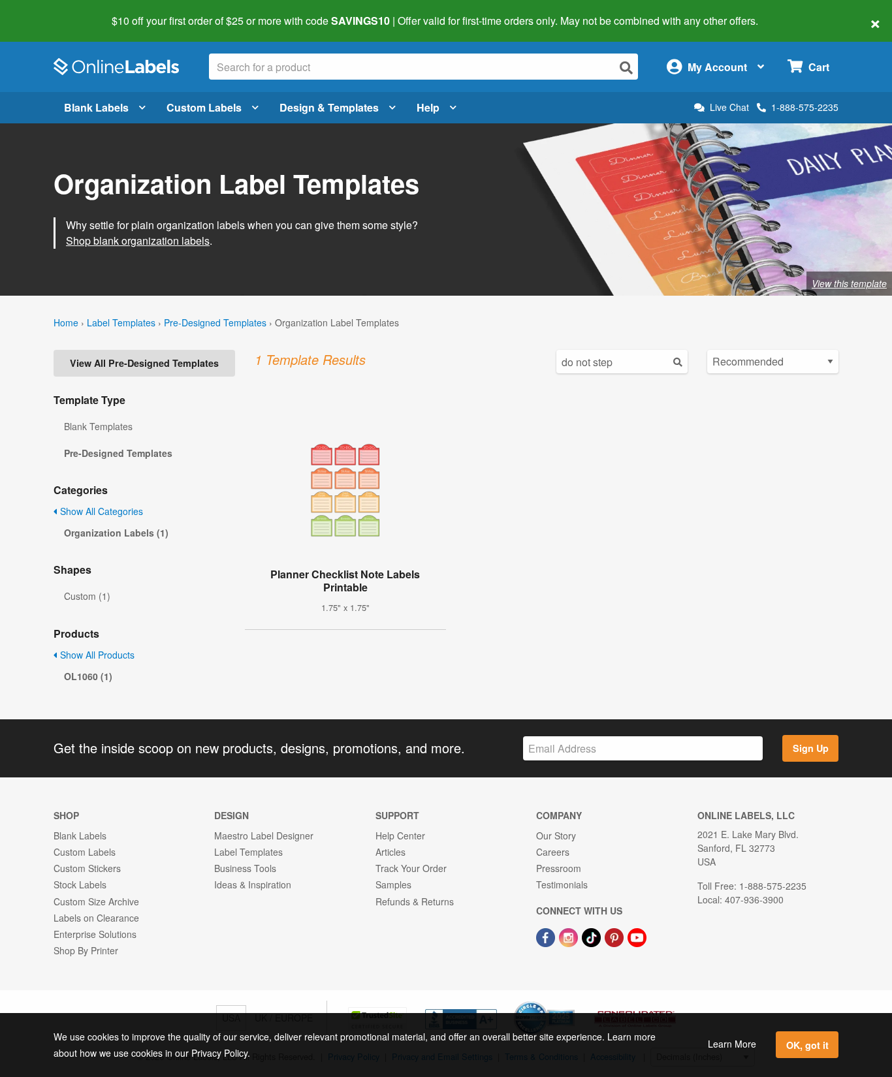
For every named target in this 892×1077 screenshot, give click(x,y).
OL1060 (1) (88, 676)
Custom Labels (204, 107)
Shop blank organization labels (138, 240)
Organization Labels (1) (116, 532)
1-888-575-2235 (804, 107)
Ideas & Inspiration (252, 884)
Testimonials (562, 884)
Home (66, 322)
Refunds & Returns (414, 901)
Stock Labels (80, 884)
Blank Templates (98, 426)
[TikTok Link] (592, 936)
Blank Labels (96, 107)
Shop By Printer (86, 950)
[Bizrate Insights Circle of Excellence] (570, 1003)
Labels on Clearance (96, 917)
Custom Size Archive (96, 901)
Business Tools (245, 868)
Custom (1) (87, 595)
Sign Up (811, 748)
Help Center (400, 835)
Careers (552, 851)
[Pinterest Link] (615, 936)
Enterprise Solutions (95, 934)
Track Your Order (411, 868)
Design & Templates (329, 107)
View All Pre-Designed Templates (144, 362)
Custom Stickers (87, 868)
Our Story (556, 835)
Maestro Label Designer (263, 835)
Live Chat (729, 107)
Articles (390, 851)
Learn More (732, 1043)
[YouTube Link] (637, 936)
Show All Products (96, 654)
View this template (849, 283)
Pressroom (558, 868)
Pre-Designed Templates (215, 322)
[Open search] (626, 67)
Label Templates (121, 322)
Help (428, 107)
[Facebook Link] (547, 936)
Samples (393, 884)
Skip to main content (47, 11)
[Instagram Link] (570, 936)
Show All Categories (100, 511)
